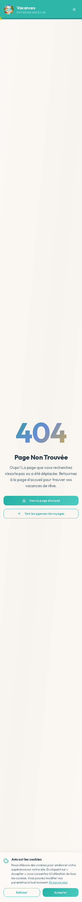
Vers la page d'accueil (44, 501)
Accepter (60, 892)
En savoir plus (58, 882)
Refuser (21, 892)
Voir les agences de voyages (45, 514)
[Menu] (74, 9)
